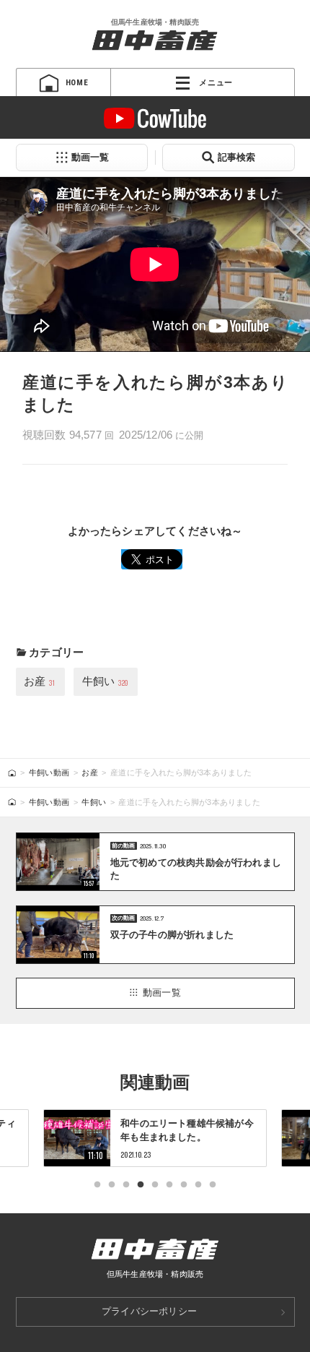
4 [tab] (140, 1185)
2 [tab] (112, 1185)
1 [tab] (97, 1185)
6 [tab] (169, 1185)
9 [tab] (212, 1185)
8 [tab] (198, 1185)
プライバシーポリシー (149, 1311)
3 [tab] (126, 1185)
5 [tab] (155, 1185)
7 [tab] (184, 1185)
